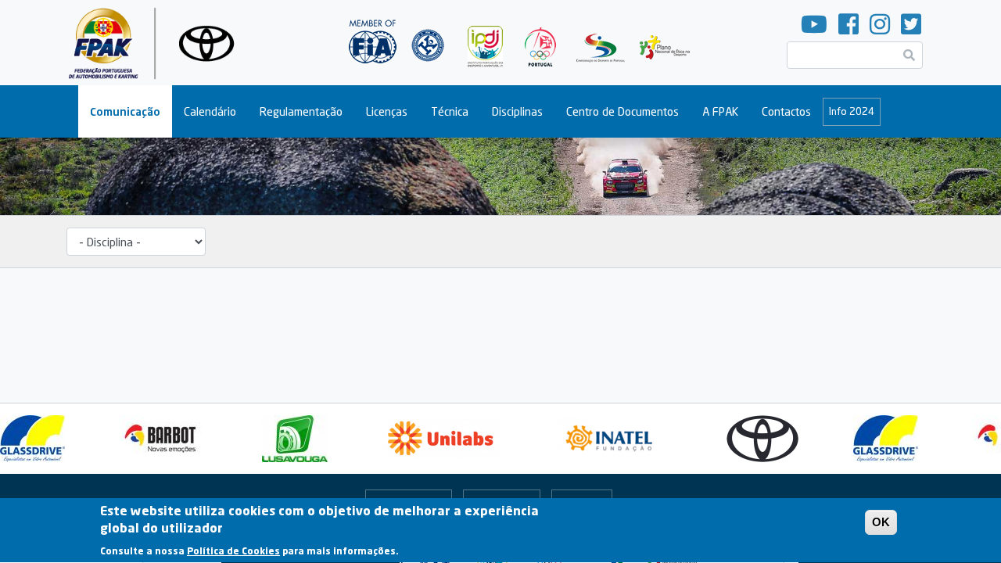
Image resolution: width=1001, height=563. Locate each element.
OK (881, 522)
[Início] (157, 42)
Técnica (449, 111)
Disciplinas (517, 111)
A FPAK (720, 111)
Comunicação (125, 111)
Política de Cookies (233, 551)
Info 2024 (851, 111)
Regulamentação (301, 111)
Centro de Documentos (622, 111)
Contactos (786, 111)
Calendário (210, 111)
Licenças (386, 111)
